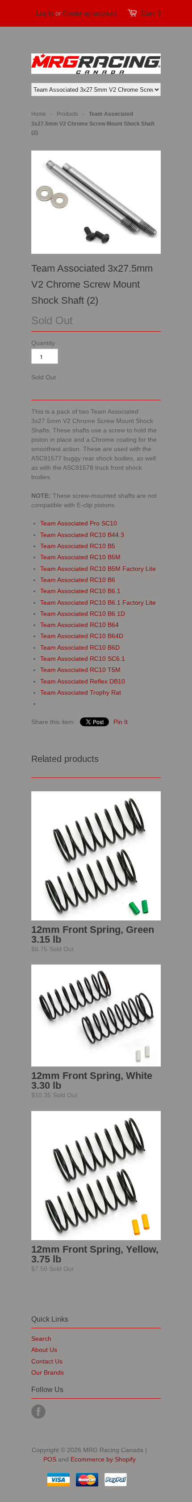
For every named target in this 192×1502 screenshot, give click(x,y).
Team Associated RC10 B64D (81, 635)
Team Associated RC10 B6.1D (82, 613)
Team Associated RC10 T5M (80, 669)
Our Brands (47, 1372)
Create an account (90, 13)
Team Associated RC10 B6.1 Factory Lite (98, 602)
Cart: (151, 13)
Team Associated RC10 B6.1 (80, 590)
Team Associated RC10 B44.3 (82, 534)
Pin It (120, 721)
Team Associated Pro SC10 (78, 523)
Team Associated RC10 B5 (77, 546)
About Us (44, 1349)
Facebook (38, 1411)
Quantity (43, 342)
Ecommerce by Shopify (103, 1459)
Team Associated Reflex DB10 (82, 681)
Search (41, 1338)
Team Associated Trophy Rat (80, 692)
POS (49, 1459)
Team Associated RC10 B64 (79, 624)
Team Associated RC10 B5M (80, 557)
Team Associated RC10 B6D (80, 647)
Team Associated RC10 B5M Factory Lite (98, 568)
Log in (45, 13)
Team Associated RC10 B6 (77, 579)
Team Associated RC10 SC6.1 (82, 658)
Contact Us (47, 1361)
